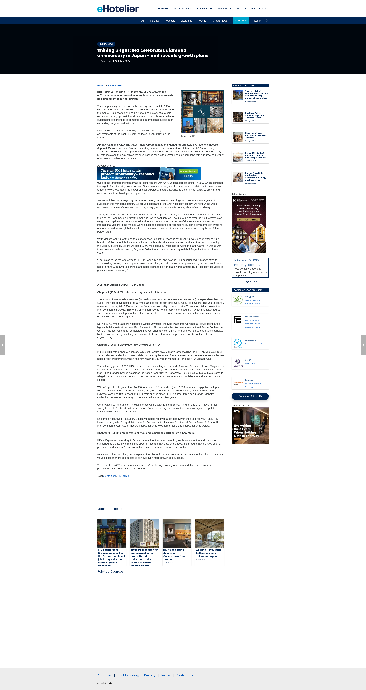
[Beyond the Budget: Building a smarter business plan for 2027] (238, 157)
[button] (230, 8)
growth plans (109, 476)
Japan (126, 476)
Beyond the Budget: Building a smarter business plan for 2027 (256, 155)
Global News (115, 85)
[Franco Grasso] (238, 320)
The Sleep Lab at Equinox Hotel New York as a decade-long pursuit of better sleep (256, 94)
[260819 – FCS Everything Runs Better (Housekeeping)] (250, 443)
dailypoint (250, 296)
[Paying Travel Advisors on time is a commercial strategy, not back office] (238, 177)
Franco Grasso (252, 317)
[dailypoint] (238, 300)
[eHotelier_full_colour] (118, 8)
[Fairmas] (238, 383)
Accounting (249, 383)
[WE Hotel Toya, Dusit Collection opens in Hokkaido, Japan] (209, 533)
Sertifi (248, 360)
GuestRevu (250, 340)
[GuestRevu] (238, 343)
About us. (104, 675)
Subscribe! (250, 282)
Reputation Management (253, 344)
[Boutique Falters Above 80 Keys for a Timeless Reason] (238, 117)
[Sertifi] (238, 363)
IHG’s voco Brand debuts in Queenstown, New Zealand (174, 554)
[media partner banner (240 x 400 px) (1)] (249, 252)
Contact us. (184, 675)
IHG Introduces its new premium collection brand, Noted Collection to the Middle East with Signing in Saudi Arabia (144, 559)
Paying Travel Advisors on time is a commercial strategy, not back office (256, 176)
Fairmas (249, 380)
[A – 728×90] (149, 179)
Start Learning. (128, 675)
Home (100, 85)
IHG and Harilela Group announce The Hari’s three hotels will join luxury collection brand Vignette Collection (111, 557)
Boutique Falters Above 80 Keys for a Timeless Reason (254, 115)
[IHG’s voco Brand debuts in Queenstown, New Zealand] (177, 533)
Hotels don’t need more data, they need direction (255, 135)
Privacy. (150, 675)
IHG (119, 476)
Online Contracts (250, 363)
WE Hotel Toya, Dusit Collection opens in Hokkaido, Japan (208, 553)
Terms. (165, 675)
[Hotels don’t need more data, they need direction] (238, 137)
